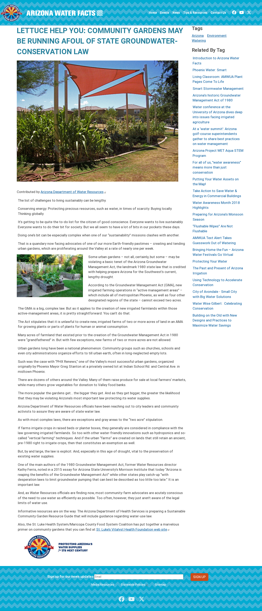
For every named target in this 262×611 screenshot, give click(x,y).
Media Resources (102, 584)
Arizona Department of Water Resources (72, 192)
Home (153, 12)
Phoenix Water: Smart (210, 70)
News (176, 12)
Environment (217, 36)
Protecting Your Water (210, 261)
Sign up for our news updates (70, 576)
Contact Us (218, 12)
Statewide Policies (133, 584)
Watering (199, 40)
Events (164, 12)
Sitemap (160, 584)
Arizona (198, 36)
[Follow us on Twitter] (249, 13)
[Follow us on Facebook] (234, 13)
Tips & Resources (195, 12)
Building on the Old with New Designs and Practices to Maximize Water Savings (215, 320)
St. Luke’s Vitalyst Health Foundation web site (131, 529)
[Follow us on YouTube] (241, 13)
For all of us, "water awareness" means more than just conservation (217, 167)
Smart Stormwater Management (218, 88)
